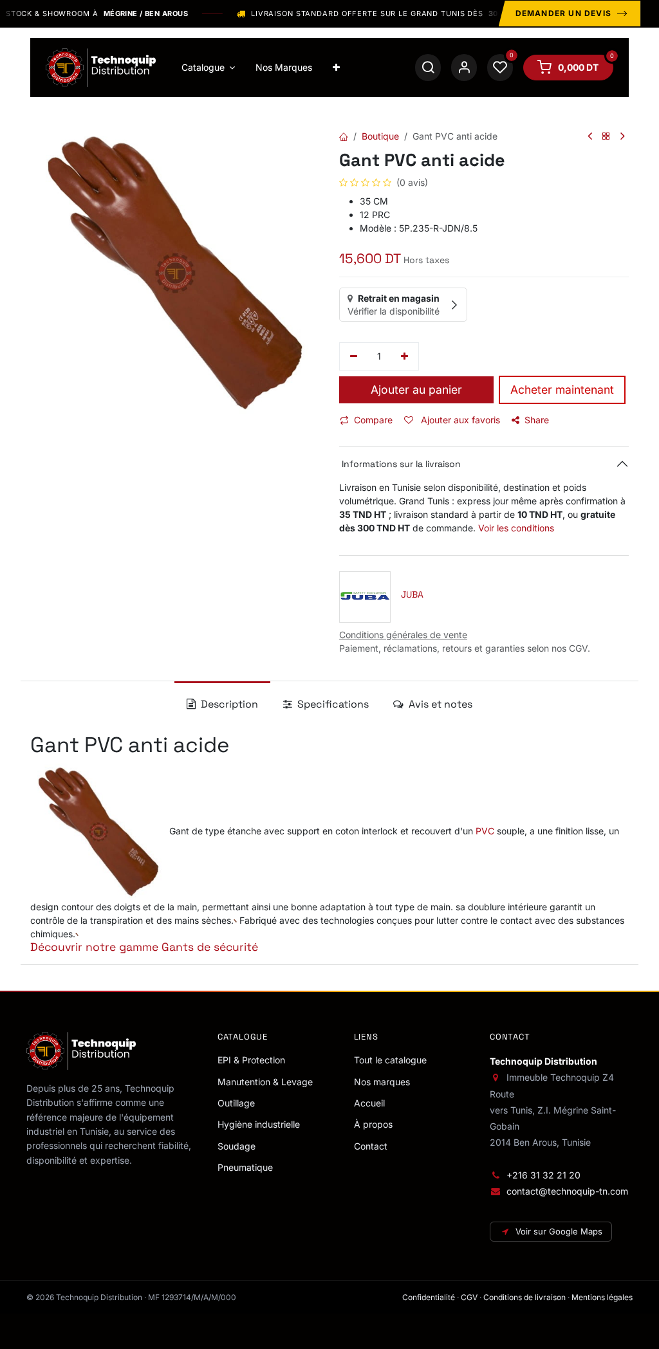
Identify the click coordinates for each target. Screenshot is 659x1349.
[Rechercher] (428, 67)
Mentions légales (602, 1297)
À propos (373, 1124)
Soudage (236, 1146)
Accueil (369, 1102)
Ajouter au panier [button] (416, 389)
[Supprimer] (354, 356)
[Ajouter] (405, 356)
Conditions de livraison (524, 1297)
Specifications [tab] (332, 704)
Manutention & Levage (265, 1081)
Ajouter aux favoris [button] (459, 419)
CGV (469, 1297)
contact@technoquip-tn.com (567, 1191)
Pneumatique (245, 1167)
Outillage (236, 1102)
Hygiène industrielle (259, 1124)
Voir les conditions (516, 527)
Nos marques (382, 1081)
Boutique (380, 136)
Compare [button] (373, 419)
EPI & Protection (251, 1059)
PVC (485, 830)
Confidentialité (428, 1297)
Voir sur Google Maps (558, 1231)
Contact (370, 1146)
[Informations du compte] (464, 67)
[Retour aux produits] (606, 136)
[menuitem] (208, 67)
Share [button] (536, 419)
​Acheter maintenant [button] (562, 389)
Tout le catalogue (390, 1059)
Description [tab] (228, 704)
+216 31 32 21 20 (543, 1175)
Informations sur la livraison (400, 464)
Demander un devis (563, 13)
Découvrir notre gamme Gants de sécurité (144, 947)
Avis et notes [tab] (439, 704)
